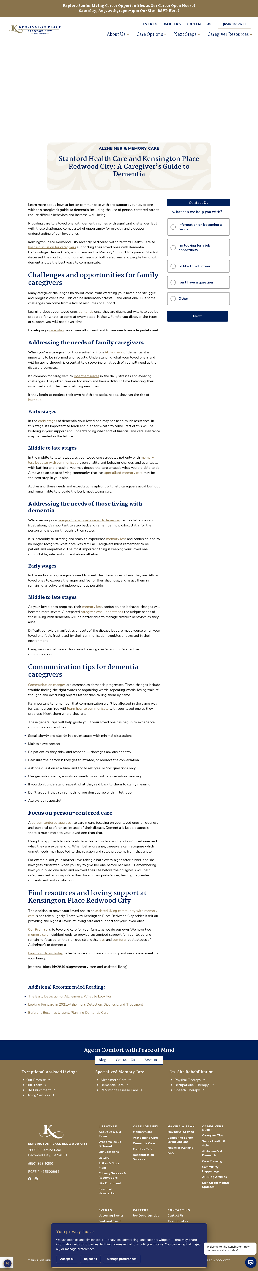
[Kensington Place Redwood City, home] (58, 1131)
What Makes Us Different (110, 1144)
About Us (116, 34)
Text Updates (178, 1221)
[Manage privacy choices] (7, 1263)
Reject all (90, 1259)
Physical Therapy (188, 1080)
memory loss (116, 539)
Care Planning (212, 1161)
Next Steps (185, 34)
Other (183, 298)
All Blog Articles (214, 1177)
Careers (172, 24)
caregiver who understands (102, 612)
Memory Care (142, 1132)
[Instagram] (36, 1178)
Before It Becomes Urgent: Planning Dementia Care (68, 1012)
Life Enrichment (38, 1090)
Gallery (104, 1158)
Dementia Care (112, 1085)
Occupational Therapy (192, 1085)
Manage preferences (122, 1259)
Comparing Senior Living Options (180, 1140)
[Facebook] (29, 1178)
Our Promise (36, 1080)
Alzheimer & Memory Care (129, 148)
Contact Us (199, 24)
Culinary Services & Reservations (112, 1175)
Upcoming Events (111, 1216)
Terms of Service (43, 1260)
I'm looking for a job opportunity (194, 247)
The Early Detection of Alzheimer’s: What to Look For (69, 996)
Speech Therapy (187, 1090)
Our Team (34, 1085)
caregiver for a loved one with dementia (89, 520)
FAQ (171, 1153)
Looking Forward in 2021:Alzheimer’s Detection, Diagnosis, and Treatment (85, 1004)
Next (197, 316)
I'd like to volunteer (194, 266)
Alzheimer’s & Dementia (212, 1153)
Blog (102, 1060)
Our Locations (109, 1152)
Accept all (67, 1259)
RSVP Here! (168, 11)
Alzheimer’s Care (113, 1080)
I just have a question (195, 282)
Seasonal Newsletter (107, 1191)
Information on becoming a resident (200, 226)
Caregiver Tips (212, 1135)
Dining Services (38, 1095)
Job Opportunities (146, 1216)
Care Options (150, 34)
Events (150, 24)
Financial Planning (180, 1148)
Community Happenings (210, 1169)
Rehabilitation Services (143, 1157)
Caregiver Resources (228, 34)
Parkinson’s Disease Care (119, 1090)
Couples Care (142, 1149)
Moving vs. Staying (181, 1132)
